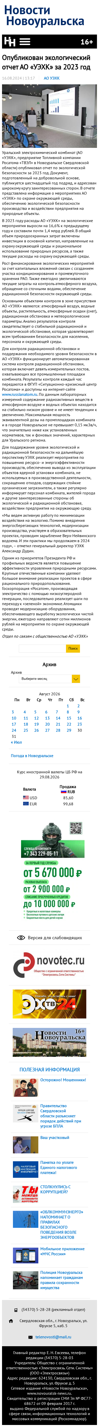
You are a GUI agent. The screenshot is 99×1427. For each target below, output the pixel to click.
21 (58, 724)
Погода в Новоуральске (32, 755)
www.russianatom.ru (19, 394)
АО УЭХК (52, 78)
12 (36, 717)
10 (14, 717)
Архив (16, 672)
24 (14, 730)
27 (47, 730)
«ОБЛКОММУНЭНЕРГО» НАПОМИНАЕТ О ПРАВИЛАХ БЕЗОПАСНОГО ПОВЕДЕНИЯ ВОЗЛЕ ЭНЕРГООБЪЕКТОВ (61, 1224)
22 (69, 724)
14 (58, 717)
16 (79, 717)
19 (36, 724)
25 (26, 730)
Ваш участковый (54, 1137)
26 (36, 730)
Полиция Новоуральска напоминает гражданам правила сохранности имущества (61, 1280)
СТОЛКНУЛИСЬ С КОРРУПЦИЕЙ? (55, 1189)
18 (26, 724)
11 (26, 717)
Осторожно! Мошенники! (63, 1079)
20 (47, 724)
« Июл (16, 742)
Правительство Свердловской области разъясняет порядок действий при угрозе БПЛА (60, 1115)
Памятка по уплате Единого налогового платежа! (58, 1167)
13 (47, 717)
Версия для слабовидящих (54, 937)
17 (14, 724)
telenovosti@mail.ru (53, 1336)
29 (69, 730)
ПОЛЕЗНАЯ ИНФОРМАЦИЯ (50, 1069)
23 (79, 724)
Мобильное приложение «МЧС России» (62, 1251)
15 (69, 717)
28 (58, 730)
